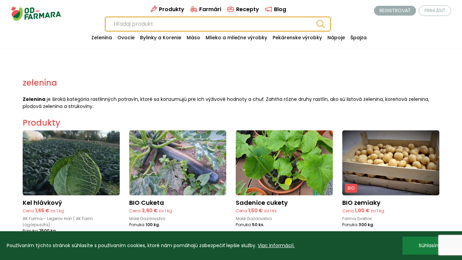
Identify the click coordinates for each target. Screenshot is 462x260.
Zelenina (101, 37)
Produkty (171, 9)
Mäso (193, 37)
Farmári (209, 9)
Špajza (358, 37)
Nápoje (336, 37)
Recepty (247, 9)
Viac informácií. (276, 245)
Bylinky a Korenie (160, 37)
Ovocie (126, 37)
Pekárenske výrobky (297, 37)
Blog (279, 9)
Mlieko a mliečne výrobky (236, 37)
